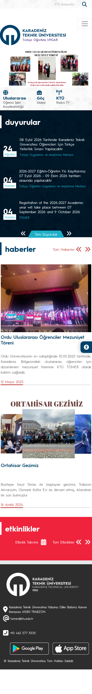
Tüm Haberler (64, 249)
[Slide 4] (50, 80)
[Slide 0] (18, 80)
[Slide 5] (58, 80)
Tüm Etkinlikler (64, 542)
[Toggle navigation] (85, 24)
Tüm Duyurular (46, 234)
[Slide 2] (34, 80)
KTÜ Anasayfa (64, 4)
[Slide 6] (66, 80)
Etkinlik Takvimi (26, 542)
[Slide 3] (42, 80)
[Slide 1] (26, 80)
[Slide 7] (74, 80)
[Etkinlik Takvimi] (46, 542)
